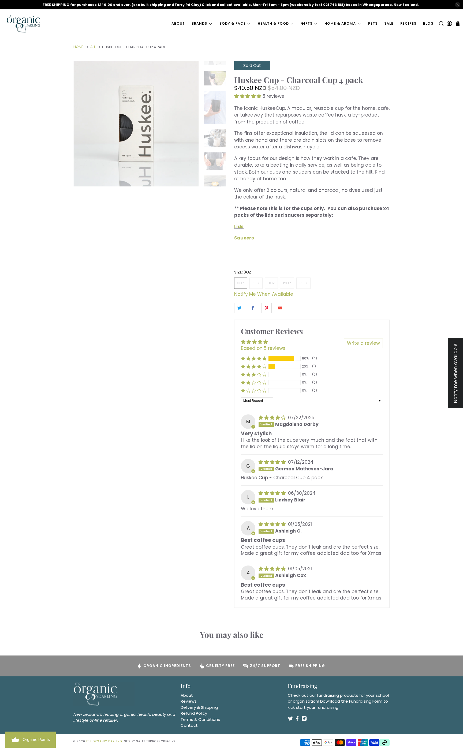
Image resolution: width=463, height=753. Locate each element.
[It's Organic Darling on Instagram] (304, 719)
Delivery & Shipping (199, 707)
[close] (457, 5)
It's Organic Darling (104, 741)
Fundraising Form (365, 701)
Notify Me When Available (263, 294)
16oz (303, 283)
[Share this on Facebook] (253, 308)
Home (78, 47)
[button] (247, 96)
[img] (272, 417)
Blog (428, 23)
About (178, 23)
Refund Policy (194, 713)
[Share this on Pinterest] (267, 308)
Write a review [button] (363, 343)
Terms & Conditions (200, 719)
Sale (388, 23)
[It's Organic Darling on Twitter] (290, 719)
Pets (373, 23)
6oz (256, 283)
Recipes (408, 23)
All (92, 47)
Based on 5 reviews (263, 348)
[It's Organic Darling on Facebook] (297, 719)
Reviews (189, 701)
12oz (287, 283)
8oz (271, 283)
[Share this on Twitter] (239, 308)
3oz (240, 283)
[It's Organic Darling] (23, 23)
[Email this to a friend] (280, 308)
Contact (189, 725)
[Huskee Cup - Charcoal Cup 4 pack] (136, 123)
